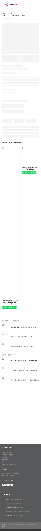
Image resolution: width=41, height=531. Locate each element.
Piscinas (4, 457)
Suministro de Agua (7, 454)
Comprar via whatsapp (10, 307)
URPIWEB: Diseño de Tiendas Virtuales (20, 529)
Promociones (6, 462)
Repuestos (5, 459)
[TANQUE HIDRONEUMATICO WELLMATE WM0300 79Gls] (5, 380)
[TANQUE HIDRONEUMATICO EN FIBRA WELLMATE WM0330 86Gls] (5, 371)
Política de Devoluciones (9, 464)
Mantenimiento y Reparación (10, 473)
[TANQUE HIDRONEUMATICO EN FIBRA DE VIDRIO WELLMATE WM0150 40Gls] (5, 361)
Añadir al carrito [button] (16, 150)
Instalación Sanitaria (8, 478)
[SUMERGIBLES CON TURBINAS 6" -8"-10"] (5, 327)
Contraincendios (6, 452)
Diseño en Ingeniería (8, 480)
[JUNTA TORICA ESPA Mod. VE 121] (5, 337)
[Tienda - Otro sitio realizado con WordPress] (11, 4)
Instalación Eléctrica (8, 475)
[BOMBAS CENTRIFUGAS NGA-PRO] (5, 346)
